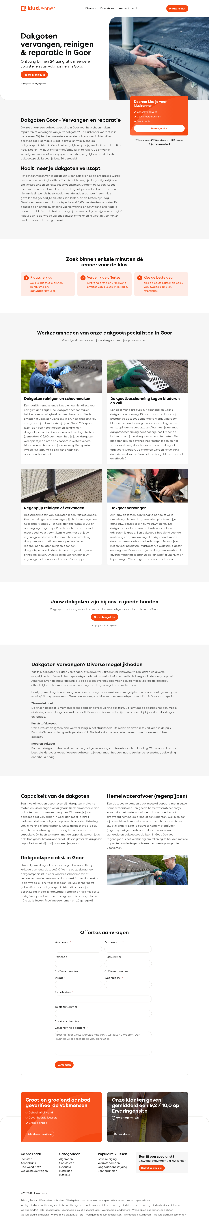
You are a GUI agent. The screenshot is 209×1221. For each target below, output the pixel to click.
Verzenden (64, 1065)
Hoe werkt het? (127, 8)
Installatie (65, 1171)
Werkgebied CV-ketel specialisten (40, 1210)
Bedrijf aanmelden (151, 1168)
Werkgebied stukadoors (137, 1214)
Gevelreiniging (107, 1159)
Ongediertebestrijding (112, 1167)
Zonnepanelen (107, 1171)
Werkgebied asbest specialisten (161, 1205)
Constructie (66, 1163)
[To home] (38, 8)
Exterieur (65, 1167)
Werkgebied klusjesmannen (170, 1214)
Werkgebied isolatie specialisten (81, 1210)
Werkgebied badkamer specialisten (152, 1210)
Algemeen (66, 1159)
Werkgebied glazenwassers (67, 1214)
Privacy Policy (29, 1200)
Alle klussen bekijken (40, 1134)
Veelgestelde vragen (34, 1171)
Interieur (64, 1175)
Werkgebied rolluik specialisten (103, 1214)
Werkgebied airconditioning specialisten (44, 1205)
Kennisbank (107, 8)
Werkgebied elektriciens (35, 1214)
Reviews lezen (122, 1134)
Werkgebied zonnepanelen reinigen (87, 1200)
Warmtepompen (109, 1163)
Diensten (90, 8)
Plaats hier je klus (34, 74)
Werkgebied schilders (51, 1200)
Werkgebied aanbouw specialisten (90, 1205)
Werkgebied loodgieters (116, 1210)
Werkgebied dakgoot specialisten (130, 1200)
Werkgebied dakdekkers (126, 1205)
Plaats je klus (177, 8)
